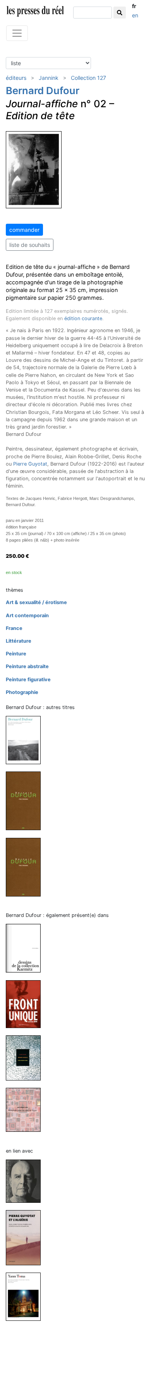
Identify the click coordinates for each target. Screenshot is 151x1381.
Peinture (16, 654)
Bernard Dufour (42, 90)
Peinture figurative (28, 679)
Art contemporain (27, 615)
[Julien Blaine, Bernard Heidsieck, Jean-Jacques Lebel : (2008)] (26, 1057)
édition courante (83, 318)
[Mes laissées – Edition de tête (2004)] (26, 866)
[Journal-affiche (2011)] (26, 740)
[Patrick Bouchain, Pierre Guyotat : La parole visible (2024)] (26, 1180)
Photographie (22, 692)
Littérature (18, 641)
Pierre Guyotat (30, 464)
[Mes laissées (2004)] (26, 801)
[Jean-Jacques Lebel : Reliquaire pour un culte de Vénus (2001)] (26, 1110)
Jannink (48, 77)
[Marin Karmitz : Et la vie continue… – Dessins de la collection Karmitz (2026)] (26, 948)
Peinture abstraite (27, 666)
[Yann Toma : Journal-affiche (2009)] (26, 1296)
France (14, 628)
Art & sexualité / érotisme (36, 602)
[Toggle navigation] (17, 33)
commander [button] (24, 229)
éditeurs (16, 77)
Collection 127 (88, 77)
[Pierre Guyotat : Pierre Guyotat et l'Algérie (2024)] (26, 1237)
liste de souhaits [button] (29, 244)
